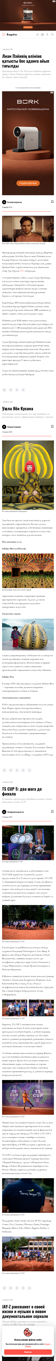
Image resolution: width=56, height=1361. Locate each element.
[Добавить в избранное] (52, 201)
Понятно (28, 1352)
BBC (22, 270)
